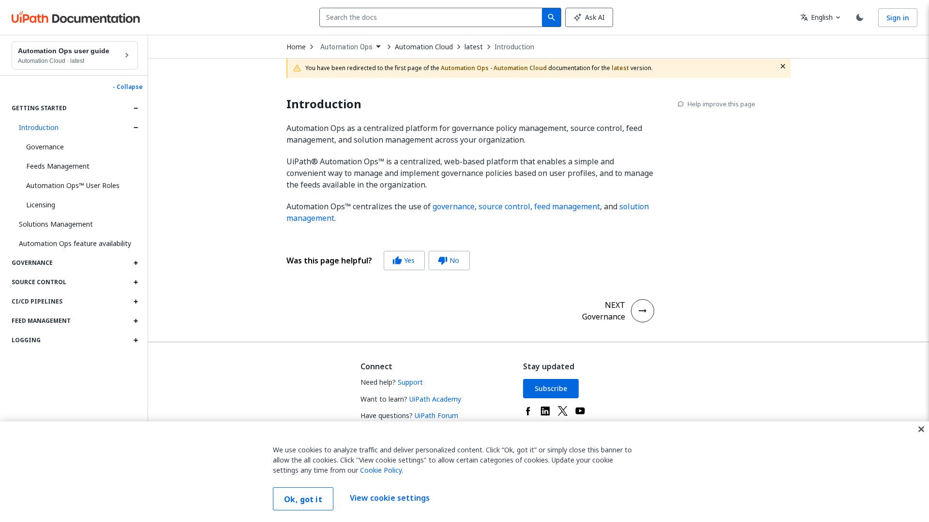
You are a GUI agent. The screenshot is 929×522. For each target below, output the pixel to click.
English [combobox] (816, 17)
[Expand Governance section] (135, 263)
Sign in (897, 18)
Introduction (39, 127)
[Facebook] (528, 411)
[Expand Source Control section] (135, 282)
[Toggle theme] (860, 17)
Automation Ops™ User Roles (73, 185)
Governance (45, 147)
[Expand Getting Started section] (135, 108)
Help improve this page (721, 104)
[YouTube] (580, 411)
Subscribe (551, 388)
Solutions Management (56, 224)
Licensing (40, 205)
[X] (563, 411)
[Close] (921, 429)
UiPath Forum (436, 415)
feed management (567, 206)
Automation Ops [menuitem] (346, 47)
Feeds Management (58, 166)
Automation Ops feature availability (75, 243)
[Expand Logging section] (135, 340)
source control (504, 206)
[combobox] (433, 17)
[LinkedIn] (545, 411)
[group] (378, 260)
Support (410, 382)
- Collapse (128, 87)
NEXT (615, 305)
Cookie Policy (381, 470)
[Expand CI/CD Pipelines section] (135, 301)
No (448, 260)
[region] (464, 471)
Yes (403, 260)
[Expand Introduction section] (135, 127)
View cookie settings (390, 498)
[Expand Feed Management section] (135, 321)
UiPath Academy (435, 399)
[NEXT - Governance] (642, 310)
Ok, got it (303, 499)
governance (454, 206)
